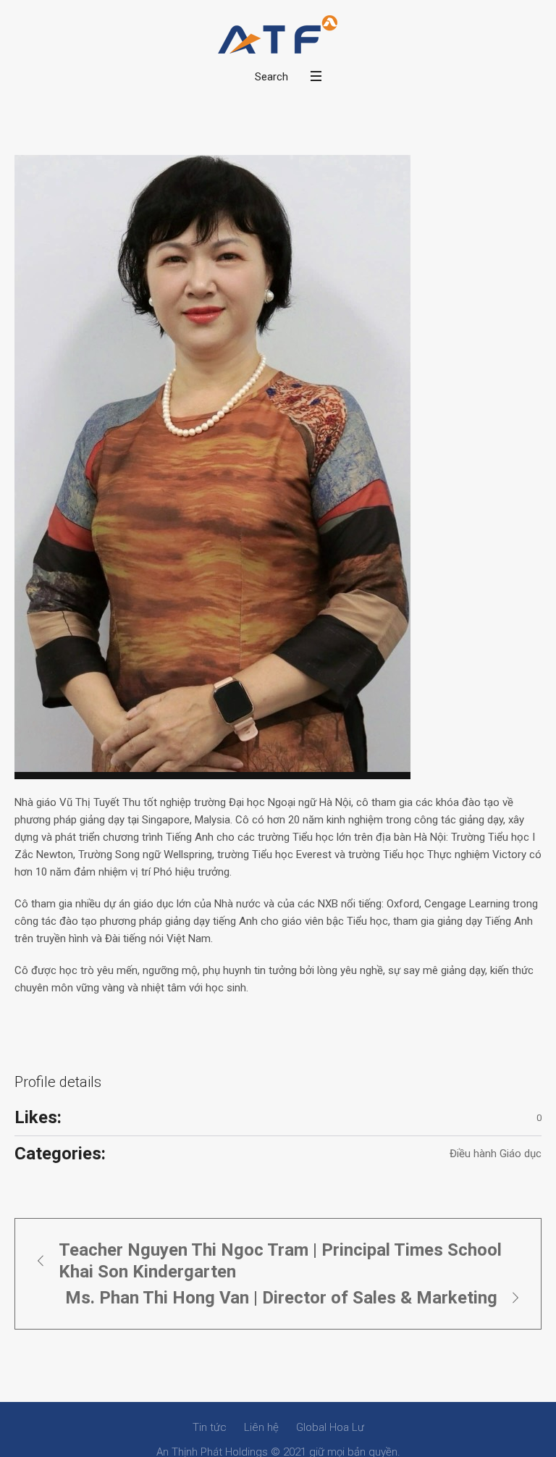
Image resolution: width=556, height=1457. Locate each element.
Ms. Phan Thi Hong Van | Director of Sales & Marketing (281, 1298)
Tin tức (210, 1427)
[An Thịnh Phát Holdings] (278, 34)
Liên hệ (261, 1427)
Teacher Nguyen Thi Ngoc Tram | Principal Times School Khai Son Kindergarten (280, 1261)
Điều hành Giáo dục (496, 1153)
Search (271, 76)
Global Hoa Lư (330, 1427)
